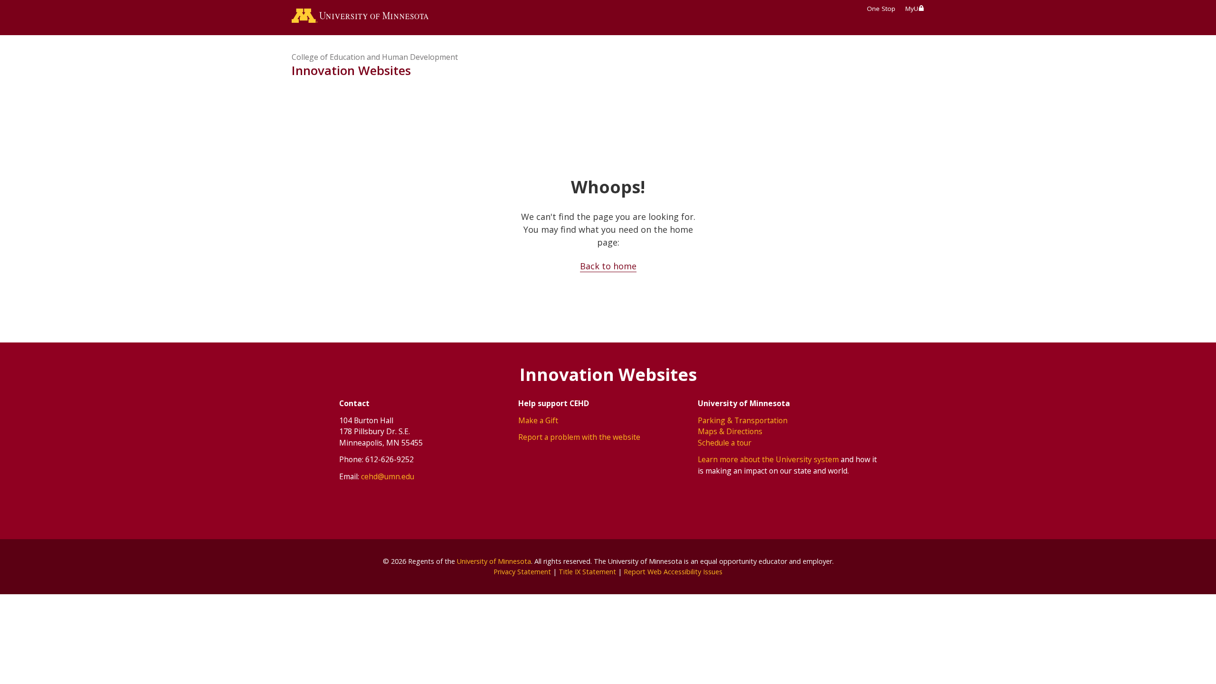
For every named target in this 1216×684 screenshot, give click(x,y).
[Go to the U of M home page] (360, 18)
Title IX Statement (587, 571)
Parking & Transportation (743, 420)
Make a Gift (538, 420)
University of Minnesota (494, 561)
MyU (911, 8)
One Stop (881, 8)
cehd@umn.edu (387, 476)
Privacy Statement (522, 571)
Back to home (608, 266)
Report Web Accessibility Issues (673, 571)
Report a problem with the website (579, 437)
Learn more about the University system (768, 459)
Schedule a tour (724, 442)
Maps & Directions (730, 431)
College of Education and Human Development (375, 57)
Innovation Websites (351, 70)
